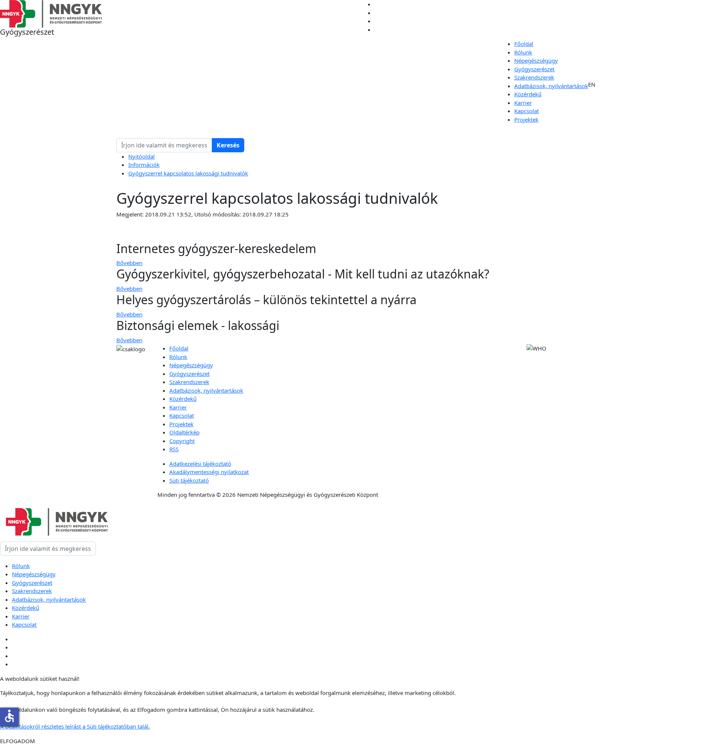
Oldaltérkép (184, 432)
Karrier (523, 102)
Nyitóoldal (141, 156)
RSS (174, 449)
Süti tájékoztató (189, 480)
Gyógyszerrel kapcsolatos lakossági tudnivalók (188, 173)
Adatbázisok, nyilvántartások (551, 86)
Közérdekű (527, 94)
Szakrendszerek (534, 77)
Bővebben (129, 262)
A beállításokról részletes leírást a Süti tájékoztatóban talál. (75, 726)
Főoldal (523, 43)
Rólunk (523, 52)
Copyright (182, 441)
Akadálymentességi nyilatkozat (209, 472)
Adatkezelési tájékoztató (200, 463)
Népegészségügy (536, 60)
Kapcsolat (526, 111)
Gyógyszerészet (534, 69)
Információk (144, 164)
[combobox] (164, 145)
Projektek (526, 119)
